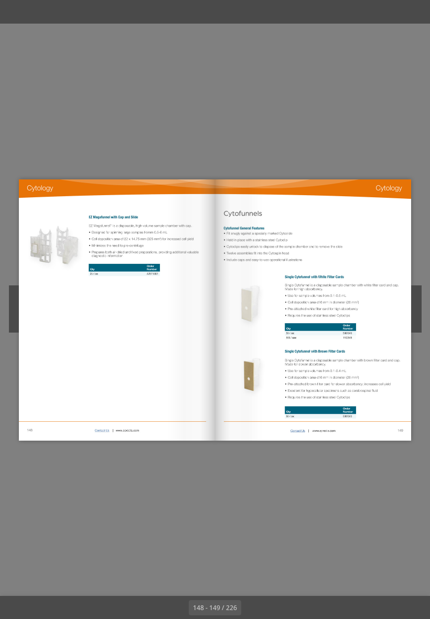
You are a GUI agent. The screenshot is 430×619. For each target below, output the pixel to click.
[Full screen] (415, 12)
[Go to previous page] (177, 607)
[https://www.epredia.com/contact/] (102, 430)
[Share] (391, 12)
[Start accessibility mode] (109, 12)
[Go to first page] (154, 607)
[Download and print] (86, 12)
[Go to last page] (275, 607)
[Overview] (38, 12)
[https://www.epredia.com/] (127, 430)
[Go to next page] (252, 607)
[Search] (15, 12)
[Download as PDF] (62, 12)
